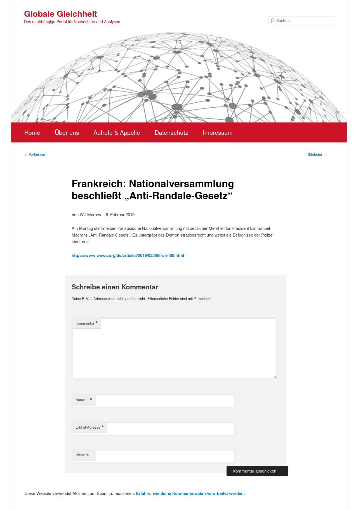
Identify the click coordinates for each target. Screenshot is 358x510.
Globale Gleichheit (60, 13)
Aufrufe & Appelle (116, 132)
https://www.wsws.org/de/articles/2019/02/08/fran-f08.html (128, 255)
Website (82, 454)
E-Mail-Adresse (90, 427)
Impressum (218, 132)
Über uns (67, 132)
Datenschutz (171, 132)
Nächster (317, 154)
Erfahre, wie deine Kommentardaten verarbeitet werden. (190, 493)
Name (84, 399)
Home (32, 132)
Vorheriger (35, 154)
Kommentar (87, 323)
